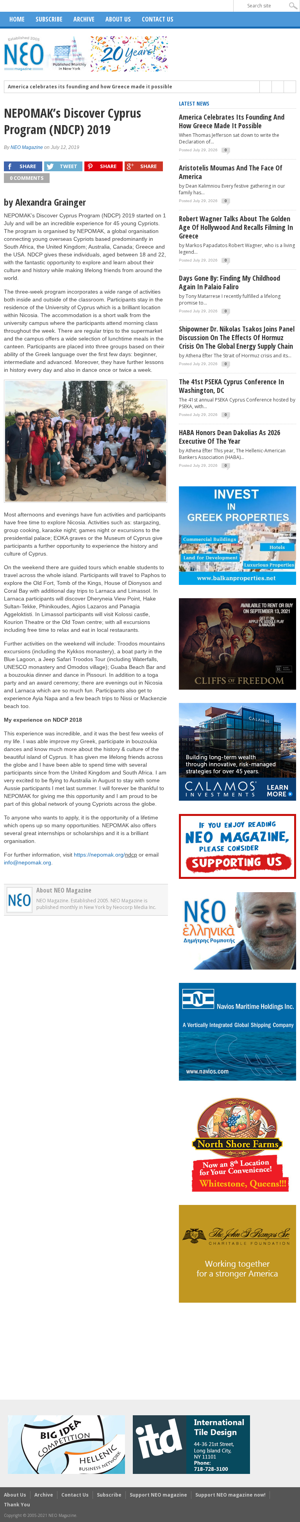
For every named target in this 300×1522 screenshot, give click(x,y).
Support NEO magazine (158, 1495)
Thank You (17, 1504)
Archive (84, 19)
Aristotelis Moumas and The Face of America (230, 172)
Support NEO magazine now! (230, 1495)
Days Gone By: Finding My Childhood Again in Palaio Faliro (229, 282)
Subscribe (49, 19)
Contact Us (157, 19)
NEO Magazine (27, 147)
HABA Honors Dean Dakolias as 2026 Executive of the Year (229, 436)
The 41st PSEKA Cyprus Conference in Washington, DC (231, 385)
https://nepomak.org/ (99, 855)
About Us (118, 19)
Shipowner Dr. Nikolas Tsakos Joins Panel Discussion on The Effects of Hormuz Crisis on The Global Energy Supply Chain (237, 337)
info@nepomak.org (27, 862)
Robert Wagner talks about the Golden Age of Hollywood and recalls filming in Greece (236, 227)
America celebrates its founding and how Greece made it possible (90, 86)
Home (17, 19)
